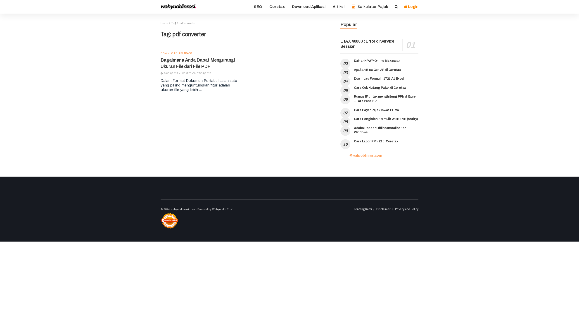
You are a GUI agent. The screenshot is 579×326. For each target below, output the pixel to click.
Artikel (338, 7)
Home (164, 23)
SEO (258, 7)
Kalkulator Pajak (373, 7)
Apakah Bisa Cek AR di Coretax (377, 70)
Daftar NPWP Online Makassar (377, 60)
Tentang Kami (363, 209)
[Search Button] (396, 7)
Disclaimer (383, 209)
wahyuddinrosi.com (183, 209)
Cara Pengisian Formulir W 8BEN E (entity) (386, 119)
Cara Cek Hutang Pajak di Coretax (380, 87)
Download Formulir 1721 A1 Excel (379, 78)
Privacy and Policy (406, 209)
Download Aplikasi (308, 7)
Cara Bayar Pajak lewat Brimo (376, 110)
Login (412, 7)
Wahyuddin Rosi (222, 209)
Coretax (277, 7)
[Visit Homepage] (179, 7)
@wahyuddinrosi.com (365, 155)
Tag (173, 23)
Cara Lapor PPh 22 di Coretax (376, 141)
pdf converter (188, 23)
